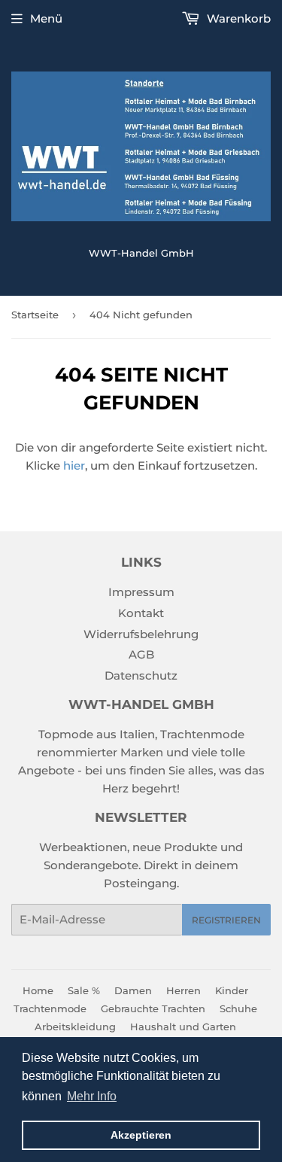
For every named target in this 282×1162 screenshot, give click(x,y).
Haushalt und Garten (183, 1027)
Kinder (231, 990)
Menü (46, 18)
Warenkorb (237, 18)
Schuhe (238, 1008)
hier (74, 465)
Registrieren (226, 920)
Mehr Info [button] (92, 1096)
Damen (133, 990)
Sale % (84, 990)
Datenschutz (141, 675)
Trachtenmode (50, 1008)
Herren (183, 990)
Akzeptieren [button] (141, 1135)
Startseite (35, 315)
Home (38, 990)
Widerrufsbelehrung (141, 634)
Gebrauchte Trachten (153, 1008)
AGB (141, 654)
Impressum (141, 592)
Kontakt (141, 613)
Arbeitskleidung (75, 1027)
